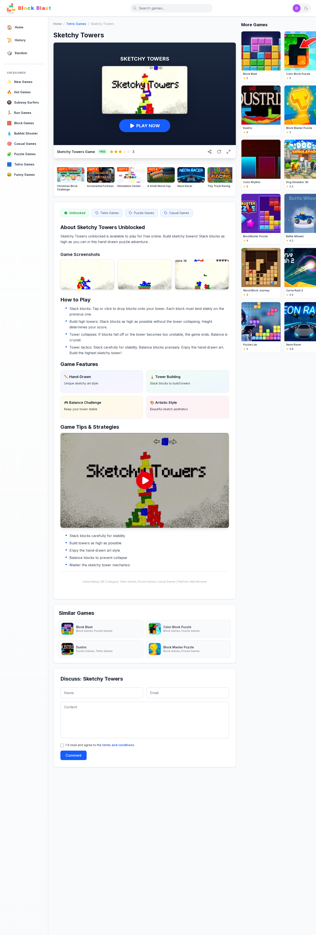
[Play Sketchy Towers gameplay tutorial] (144, 480)
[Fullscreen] (228, 152)
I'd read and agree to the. (100, 745)
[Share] (209, 152)
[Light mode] (297, 8)
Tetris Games (76, 24)
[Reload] (219, 152)
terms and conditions (118, 745)
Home (57, 24)
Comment (73, 755)
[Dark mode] (306, 8)
